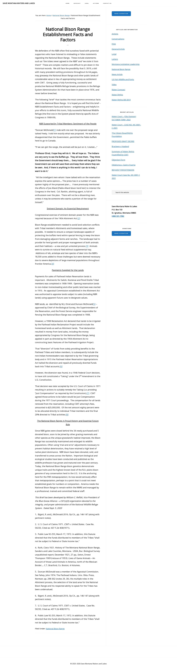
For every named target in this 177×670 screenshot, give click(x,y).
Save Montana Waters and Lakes (19, 3)
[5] (94, 304)
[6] (61, 366)
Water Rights (117, 94)
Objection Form (118, 160)
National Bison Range (55, 628)
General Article (118, 49)
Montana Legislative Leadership (125, 64)
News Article (117, 74)
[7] (88, 393)
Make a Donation (121, 13)
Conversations (118, 39)
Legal (114, 54)
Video (114, 84)
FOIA (114, 44)
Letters (115, 59)
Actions (115, 34)
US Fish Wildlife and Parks (123, 79)
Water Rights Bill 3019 (121, 100)
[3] (87, 246)
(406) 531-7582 (118, 216)
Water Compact (118, 89)
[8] (67, 414)
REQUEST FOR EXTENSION (123, 170)
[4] (52, 263)
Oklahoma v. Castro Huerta (123, 165)
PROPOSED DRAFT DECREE (123, 141)
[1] (54, 130)
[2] (78, 218)
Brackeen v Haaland (120, 146)
